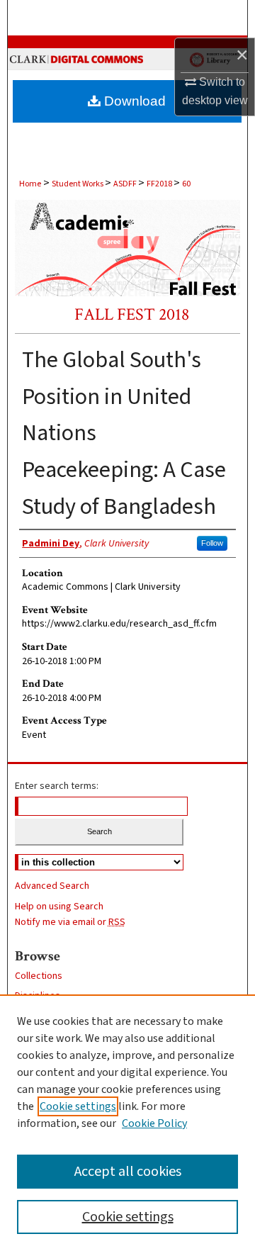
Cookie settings (78, 1106)
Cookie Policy (154, 1123)
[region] (127, 1122)
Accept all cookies (127, 1172)
